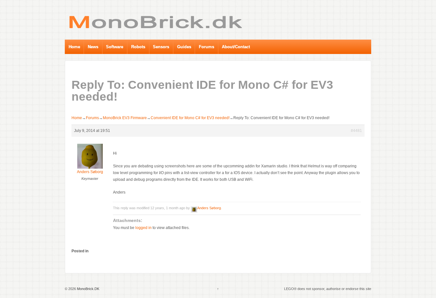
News (93, 46)
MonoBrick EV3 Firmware (125, 118)
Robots (138, 46)
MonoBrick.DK (87, 289)
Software (114, 46)
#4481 (356, 130)
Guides (184, 46)
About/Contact (236, 46)
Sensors (161, 46)
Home (74, 46)
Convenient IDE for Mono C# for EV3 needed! (190, 118)
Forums (206, 46)
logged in (143, 227)
